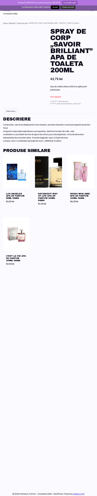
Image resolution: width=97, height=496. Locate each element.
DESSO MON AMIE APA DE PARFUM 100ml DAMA (80, 196)
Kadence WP (79, 494)
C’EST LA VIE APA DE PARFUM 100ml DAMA (16, 258)
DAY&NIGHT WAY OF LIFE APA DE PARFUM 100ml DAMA (47, 197)
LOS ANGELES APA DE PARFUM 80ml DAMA (15, 196)
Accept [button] (55, 7)
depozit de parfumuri (64, 103)
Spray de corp (63, 101)
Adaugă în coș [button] (13, 211)
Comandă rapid (69, 3)
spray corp (77, 103)
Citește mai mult (68, 7)
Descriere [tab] (10, 111)
